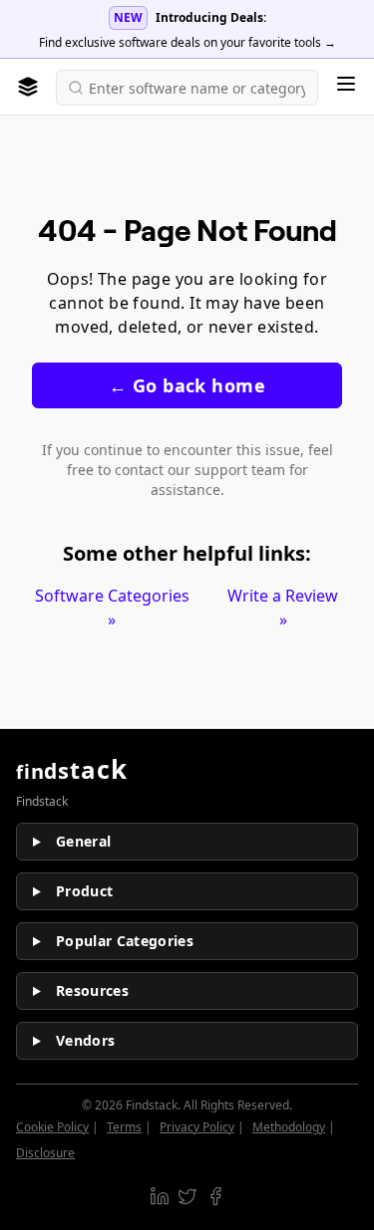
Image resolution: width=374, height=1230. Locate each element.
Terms (124, 1126)
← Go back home (187, 385)
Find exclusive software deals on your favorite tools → (187, 42)
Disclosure (45, 1152)
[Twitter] (187, 1196)
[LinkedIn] (160, 1196)
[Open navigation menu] (346, 84)
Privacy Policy (197, 1126)
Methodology (288, 1126)
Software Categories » (112, 607)
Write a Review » (282, 607)
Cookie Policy (52, 1126)
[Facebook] (215, 1196)
